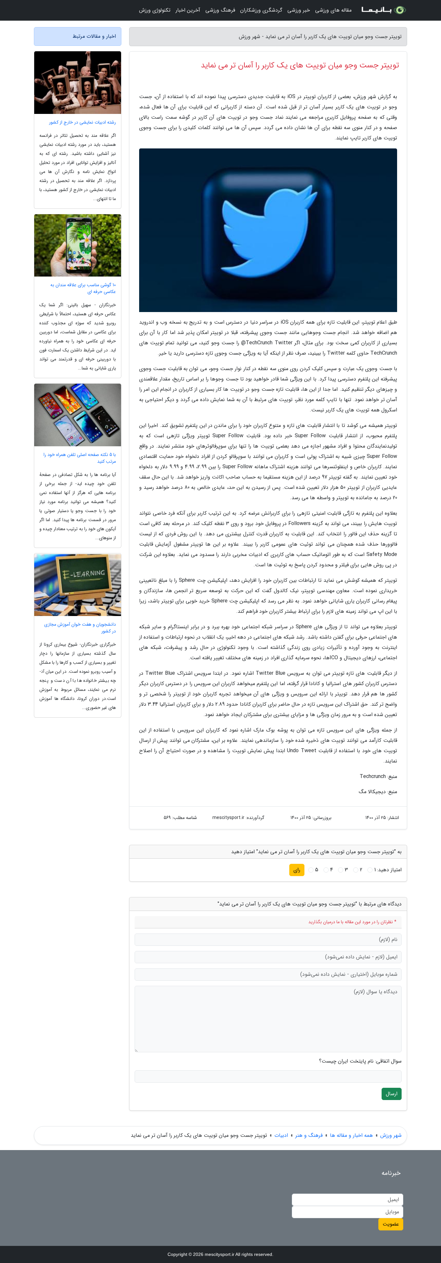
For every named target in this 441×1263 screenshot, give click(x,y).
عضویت (391, 1224)
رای (296, 870)
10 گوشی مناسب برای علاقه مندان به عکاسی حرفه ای (83, 288)
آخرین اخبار (188, 10)
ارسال (391, 1094)
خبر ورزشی (298, 10)
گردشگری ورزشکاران (261, 10)
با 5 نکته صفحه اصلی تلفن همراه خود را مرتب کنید (80, 458)
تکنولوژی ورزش (154, 10)
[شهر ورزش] (383, 10)
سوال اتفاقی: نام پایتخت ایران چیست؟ (360, 1061)
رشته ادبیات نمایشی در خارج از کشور (82, 122)
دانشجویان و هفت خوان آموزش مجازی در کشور (80, 628)
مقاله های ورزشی (333, 10)
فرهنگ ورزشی (220, 10)
